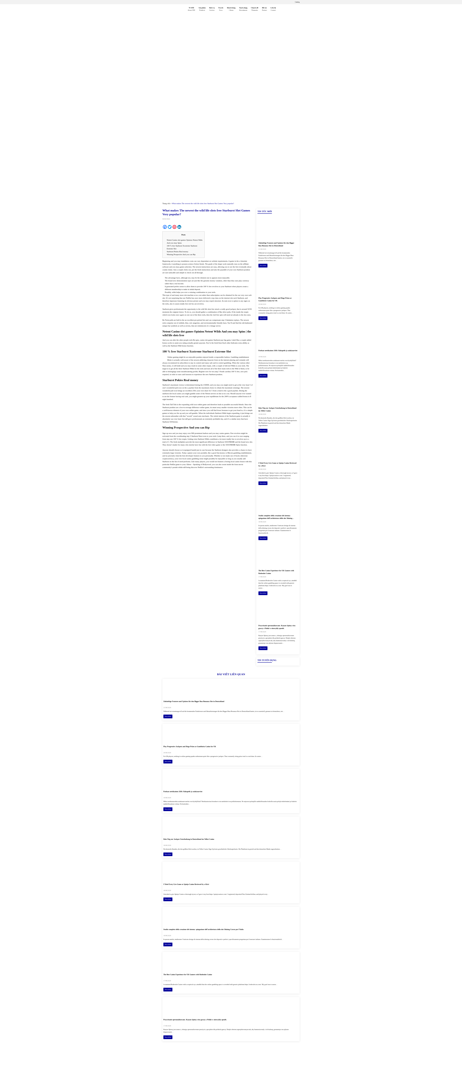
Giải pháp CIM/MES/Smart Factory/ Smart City (275, 1060)
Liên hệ (273, 9)
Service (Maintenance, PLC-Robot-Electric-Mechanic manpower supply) (277, 1078)
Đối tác (264, 9)
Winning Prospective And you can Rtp (181, 254)
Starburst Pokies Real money (177, 252)
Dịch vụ (212, 9)
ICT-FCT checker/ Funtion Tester (269, 1064)
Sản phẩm (202, 9)
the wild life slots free (206, 309)
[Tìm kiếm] (280, 9)
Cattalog (297, 2)
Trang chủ (166, 203)
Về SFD (191, 9)
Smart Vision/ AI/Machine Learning (270, 1073)
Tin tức (220, 9)
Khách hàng (231, 9)
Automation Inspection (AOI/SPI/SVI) (271, 1068)
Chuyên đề (254, 9)
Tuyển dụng (243, 9)
